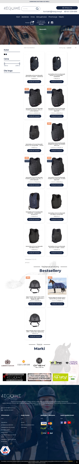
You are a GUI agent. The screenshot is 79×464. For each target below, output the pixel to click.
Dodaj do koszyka (34, 81)
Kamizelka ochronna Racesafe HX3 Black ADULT (34, 247)
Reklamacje (4, 432)
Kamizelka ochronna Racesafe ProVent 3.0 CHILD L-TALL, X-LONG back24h (34, 110)
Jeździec (25, 17)
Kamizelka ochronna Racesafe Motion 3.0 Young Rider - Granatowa (56, 75)
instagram (65, 422)
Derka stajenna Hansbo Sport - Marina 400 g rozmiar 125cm (57, 298)
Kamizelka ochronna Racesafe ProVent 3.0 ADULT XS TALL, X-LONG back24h (34, 178)
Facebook (48, 22)
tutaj (44, 462)
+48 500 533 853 (8, 410)
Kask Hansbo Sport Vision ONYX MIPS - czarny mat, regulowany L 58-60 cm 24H (35, 298)
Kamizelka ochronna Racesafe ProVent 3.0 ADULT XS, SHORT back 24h (56, 144)
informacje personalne (27, 425)
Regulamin (4, 422)
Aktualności (41, 17)
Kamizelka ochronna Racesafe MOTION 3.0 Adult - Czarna (56, 247)
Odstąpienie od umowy (8, 427)
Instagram (52, 22)
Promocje (52, 17)
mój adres (24, 427)
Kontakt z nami (5, 430)
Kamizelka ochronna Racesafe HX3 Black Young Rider (56, 214)
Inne (33, 17)
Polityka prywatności (7, 425)
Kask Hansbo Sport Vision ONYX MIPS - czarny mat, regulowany (35, 331)
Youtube (70, 422)
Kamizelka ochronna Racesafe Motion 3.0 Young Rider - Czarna (34, 145)
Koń (18, 17)
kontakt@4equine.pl (52, 11)
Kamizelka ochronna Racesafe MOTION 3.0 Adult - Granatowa (34, 76)
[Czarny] (4, 54)
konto (22, 422)
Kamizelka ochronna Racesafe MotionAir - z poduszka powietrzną (34, 213)
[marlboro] (11, 396)
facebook (61, 422)
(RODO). (71, 461)
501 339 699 (71, 11)
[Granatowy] (6, 54)
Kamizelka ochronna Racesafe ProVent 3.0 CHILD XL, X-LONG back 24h (56, 178)
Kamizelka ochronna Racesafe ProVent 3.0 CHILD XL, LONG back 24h (56, 110)
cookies (37, 461)
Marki (61, 17)
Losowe (72, 48)
